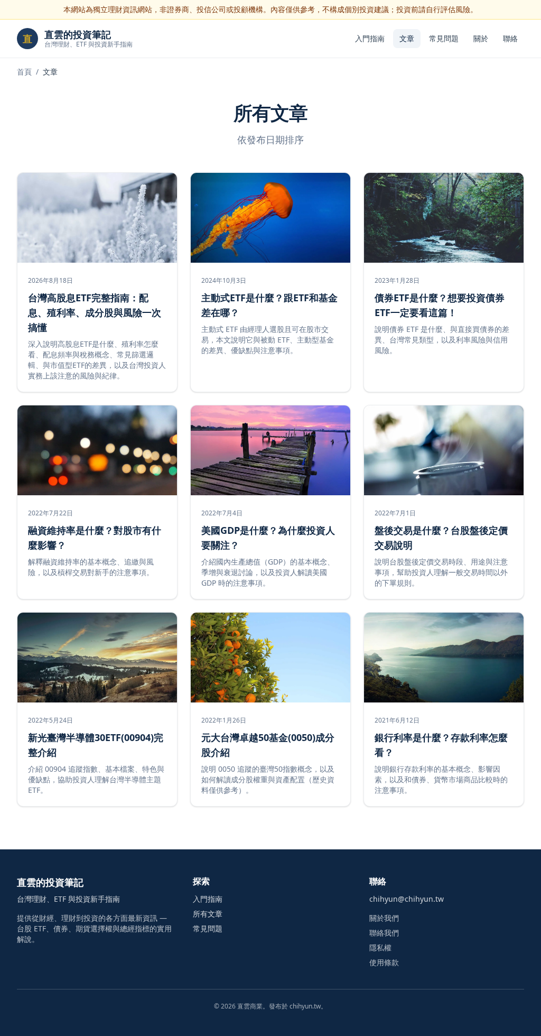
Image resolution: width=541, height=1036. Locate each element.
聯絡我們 (384, 933)
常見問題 (444, 38)
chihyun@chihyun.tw (406, 899)
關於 (480, 38)
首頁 (24, 72)
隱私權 (380, 947)
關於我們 (384, 918)
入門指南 (370, 38)
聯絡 (510, 38)
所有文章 (207, 914)
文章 (406, 38)
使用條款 (384, 962)
